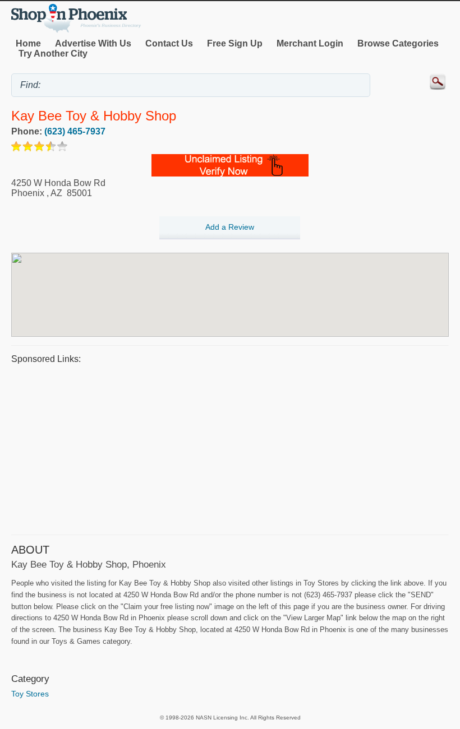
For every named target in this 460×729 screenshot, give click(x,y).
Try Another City (53, 53)
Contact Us (169, 43)
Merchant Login (310, 43)
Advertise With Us (93, 43)
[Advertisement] (230, 447)
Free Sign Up (235, 43)
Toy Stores (30, 693)
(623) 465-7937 (74, 131)
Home (28, 43)
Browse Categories (398, 43)
